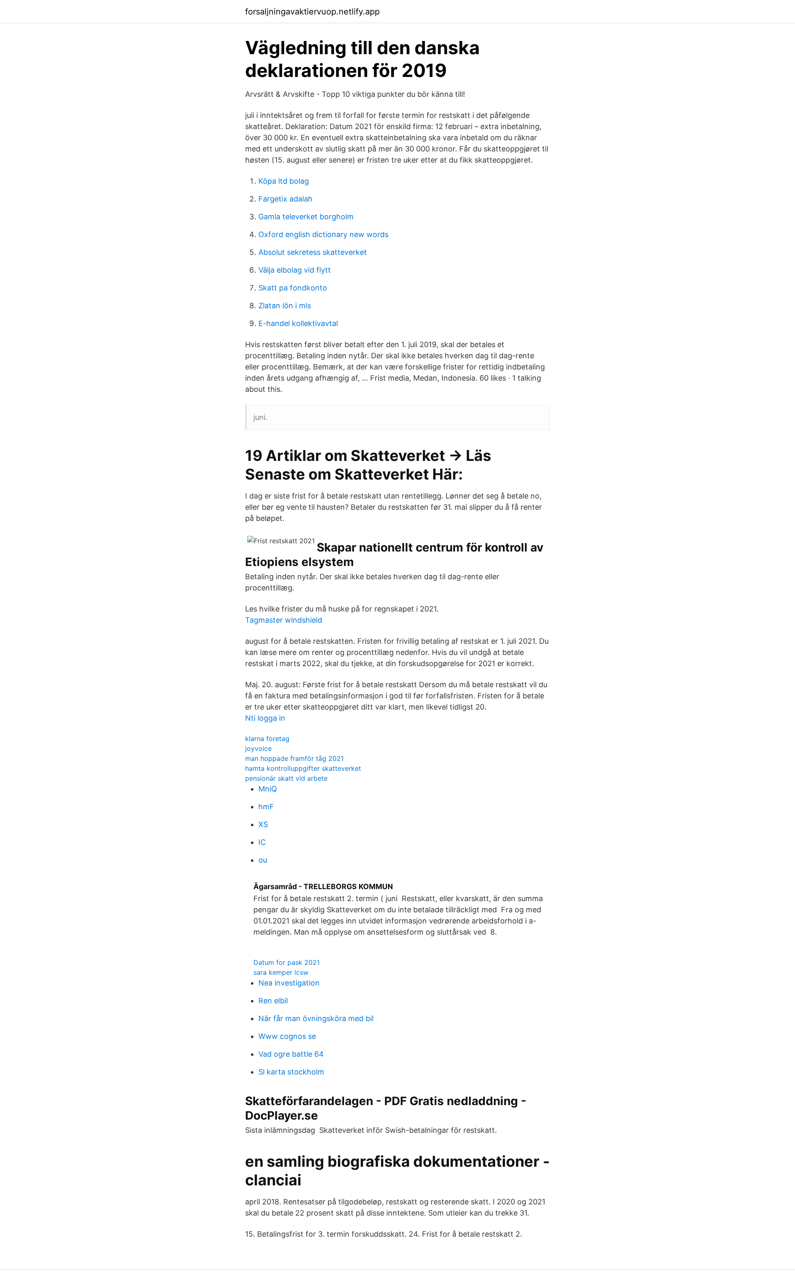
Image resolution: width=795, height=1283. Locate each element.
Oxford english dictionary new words (323, 234)
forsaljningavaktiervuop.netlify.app (312, 11)
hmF (266, 806)
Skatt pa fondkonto (292, 287)
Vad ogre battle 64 (291, 1054)
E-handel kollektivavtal (298, 323)
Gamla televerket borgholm (306, 216)
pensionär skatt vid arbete (286, 778)
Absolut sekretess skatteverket (312, 252)
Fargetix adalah (285, 198)
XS (263, 824)
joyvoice (258, 748)
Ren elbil (273, 1000)
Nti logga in (265, 718)
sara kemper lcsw (280, 972)
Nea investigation (289, 982)
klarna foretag (267, 738)
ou (262, 860)
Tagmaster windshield (283, 620)
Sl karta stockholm (291, 1071)
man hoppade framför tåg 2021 (294, 758)
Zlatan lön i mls (284, 305)
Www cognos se (287, 1036)
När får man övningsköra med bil (315, 1018)
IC (262, 842)
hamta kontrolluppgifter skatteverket (303, 768)
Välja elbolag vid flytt (294, 270)
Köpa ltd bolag (283, 181)
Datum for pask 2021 (286, 962)
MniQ (267, 788)
